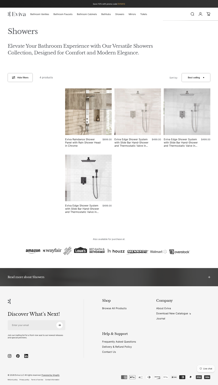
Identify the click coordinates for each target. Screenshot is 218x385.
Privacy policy (24, 380)
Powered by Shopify (50, 375)
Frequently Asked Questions (119, 341)
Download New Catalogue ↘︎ (173, 313)
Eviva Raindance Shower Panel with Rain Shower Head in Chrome (83, 142)
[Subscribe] (59, 325)
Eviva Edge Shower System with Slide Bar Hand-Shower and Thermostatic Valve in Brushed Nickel (131, 142)
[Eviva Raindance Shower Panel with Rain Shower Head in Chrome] (88, 111)
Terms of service (37, 380)
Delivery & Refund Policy (117, 346)
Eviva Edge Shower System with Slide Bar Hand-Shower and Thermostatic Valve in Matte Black (82, 208)
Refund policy (13, 380)
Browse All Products (114, 308)
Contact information (52, 380)
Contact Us (109, 351)
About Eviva (163, 308)
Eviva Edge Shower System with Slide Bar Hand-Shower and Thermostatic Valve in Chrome (181, 142)
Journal (160, 318)
